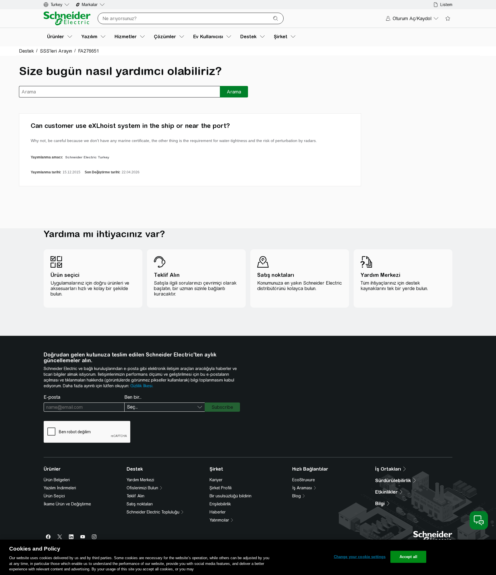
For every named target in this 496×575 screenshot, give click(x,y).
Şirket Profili (221, 488)
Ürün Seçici (54, 496)
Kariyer (216, 480)
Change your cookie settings (360, 557)
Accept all (408, 557)
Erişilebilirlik (220, 504)
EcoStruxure (303, 480)
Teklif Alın (135, 496)
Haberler (218, 512)
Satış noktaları (140, 504)
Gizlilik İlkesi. (141, 386)
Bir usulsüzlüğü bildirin (230, 496)
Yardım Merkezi (140, 480)
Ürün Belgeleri (57, 480)
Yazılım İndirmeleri (60, 488)
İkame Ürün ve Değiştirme (67, 504)
